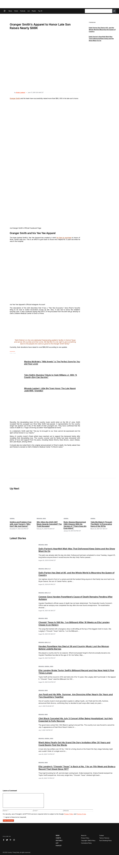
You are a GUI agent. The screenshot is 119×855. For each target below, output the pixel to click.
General (12, 518)
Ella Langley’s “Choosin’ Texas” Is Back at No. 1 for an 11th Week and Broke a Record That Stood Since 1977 (77, 767)
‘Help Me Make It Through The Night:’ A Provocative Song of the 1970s (101, 524)
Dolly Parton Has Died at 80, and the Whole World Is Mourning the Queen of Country (102, 29)
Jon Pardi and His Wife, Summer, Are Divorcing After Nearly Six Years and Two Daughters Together (76, 695)
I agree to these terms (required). (15, 817)
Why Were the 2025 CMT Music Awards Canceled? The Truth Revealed (49, 524)
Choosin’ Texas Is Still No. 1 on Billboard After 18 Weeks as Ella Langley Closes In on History (74, 623)
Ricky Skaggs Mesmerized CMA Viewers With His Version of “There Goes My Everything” (75, 525)
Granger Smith (15, 98)
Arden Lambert (20, 92)
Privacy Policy (68, 814)
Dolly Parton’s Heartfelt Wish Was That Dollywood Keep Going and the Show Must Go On (101, 38)
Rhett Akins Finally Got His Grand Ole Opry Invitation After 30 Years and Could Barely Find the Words (74, 743)
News (44, 518)
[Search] (114, 11)
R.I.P (49, 568)
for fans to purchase (64, 238)
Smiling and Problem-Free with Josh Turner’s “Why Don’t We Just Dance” (20, 524)
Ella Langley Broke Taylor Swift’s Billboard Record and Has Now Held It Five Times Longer (76, 671)
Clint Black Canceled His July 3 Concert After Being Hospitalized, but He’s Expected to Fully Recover (76, 719)
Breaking (39, 518)
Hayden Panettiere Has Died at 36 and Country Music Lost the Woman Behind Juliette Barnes (74, 647)
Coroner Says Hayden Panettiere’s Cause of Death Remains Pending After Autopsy (76, 598)
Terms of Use (81, 814)
